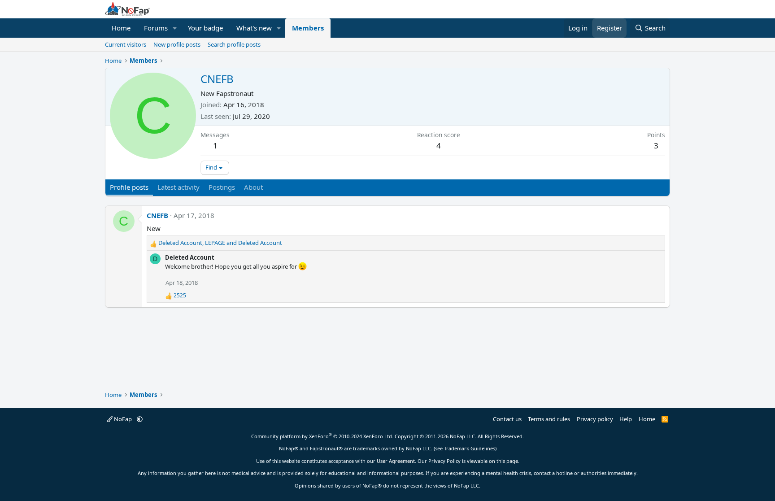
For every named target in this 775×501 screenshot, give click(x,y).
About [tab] (253, 187)
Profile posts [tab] (129, 187)
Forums (156, 27)
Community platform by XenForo (322, 436)
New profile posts (176, 44)
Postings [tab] (222, 187)
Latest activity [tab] (178, 187)
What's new (254, 27)
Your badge (205, 27)
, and (220, 243)
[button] (175, 28)
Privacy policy (595, 419)
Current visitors (125, 44)
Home (121, 27)
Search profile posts (234, 44)
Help (625, 419)
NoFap (123, 419)
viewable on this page (492, 460)
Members (308, 27)
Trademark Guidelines (469, 448)
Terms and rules (549, 419)
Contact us (507, 419)
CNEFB (157, 215)
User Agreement (396, 460)
